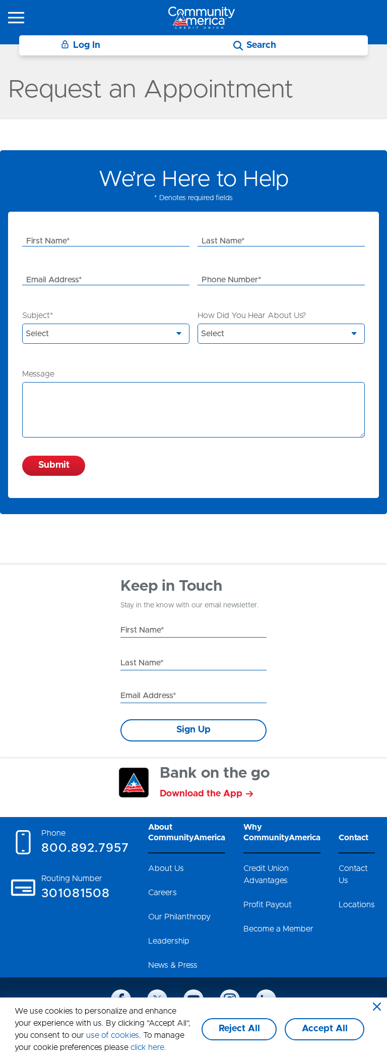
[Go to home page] (201, 17)
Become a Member (278, 929)
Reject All (239, 1028)
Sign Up (193, 729)
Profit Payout (267, 905)
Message (38, 374)
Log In (86, 45)
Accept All (325, 1028)
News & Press (173, 965)
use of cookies (112, 1035)
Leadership (168, 941)
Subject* (37, 315)
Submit (54, 465)
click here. (148, 1047)
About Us (166, 868)
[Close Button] (377, 1007)
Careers (162, 893)
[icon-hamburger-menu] (16, 18)
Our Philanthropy (179, 917)
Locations (357, 905)
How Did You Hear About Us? (252, 315)
